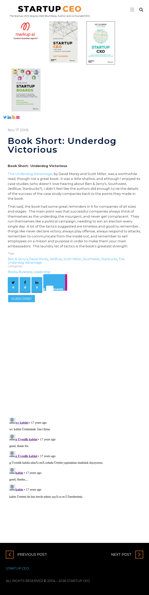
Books (12, 272)
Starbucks (109, 259)
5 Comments (53, 289)
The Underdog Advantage (30, 174)
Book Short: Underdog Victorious (62, 145)
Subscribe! (21, 298)
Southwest (91, 259)
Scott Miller (72, 259)
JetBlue (56, 259)
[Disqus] (74, 358)
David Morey (38, 259)
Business (25, 272)
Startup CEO (17, 568)
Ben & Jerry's (18, 259)
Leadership (41, 272)
